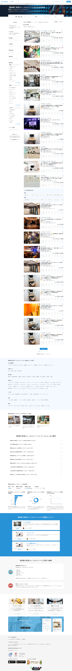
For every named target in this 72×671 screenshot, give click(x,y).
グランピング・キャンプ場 (30, 388)
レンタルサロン (41, 382)
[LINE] (31, 667)
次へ (43, 348)
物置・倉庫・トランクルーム (12, 388)
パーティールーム (35, 382)
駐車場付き (43, 405)
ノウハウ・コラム (11, 644)
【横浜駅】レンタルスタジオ (38, 365)
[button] (36, 441)
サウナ (37, 388)
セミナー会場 (53, 382)
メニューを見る (16, 613)
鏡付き (26, 405)
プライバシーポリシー (23, 644)
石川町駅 (47, 376)
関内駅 (9, 376)
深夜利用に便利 (36, 394)
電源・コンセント (44, 199)
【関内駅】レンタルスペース (48, 365)
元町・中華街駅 (42, 376)
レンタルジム (28, 384)
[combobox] (40, 17)
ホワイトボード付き (37, 405)
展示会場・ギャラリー (29, 386)
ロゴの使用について (48, 644)
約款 (19, 644)
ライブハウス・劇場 (21, 388)
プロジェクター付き (17, 405)
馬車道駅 (19, 376)
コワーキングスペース (35, 384)
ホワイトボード (57, 199)
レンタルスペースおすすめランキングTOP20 (15, 365)
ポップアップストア (53, 386)
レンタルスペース (11, 382)
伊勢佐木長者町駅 (14, 376)
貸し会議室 (16, 382)
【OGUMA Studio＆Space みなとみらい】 (19, 527)
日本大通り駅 (28, 376)
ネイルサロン (10, 386)
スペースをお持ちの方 (56, 1)
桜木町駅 (23, 376)
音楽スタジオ (10, 384)
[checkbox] (9, 66)
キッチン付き (10, 405)
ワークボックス (58, 382)
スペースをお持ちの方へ (12, 639)
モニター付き (30, 405)
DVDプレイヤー (50, 199)
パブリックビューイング (44, 394)
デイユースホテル (43, 384)
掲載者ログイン (19, 639)
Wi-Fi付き (22, 405)
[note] (40, 667)
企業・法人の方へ (11, 650)
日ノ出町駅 (33, 376)
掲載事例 (23, 639)
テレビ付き (48, 405)
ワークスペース (28, 382)
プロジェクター (33, 199)
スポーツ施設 (37, 386)
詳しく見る (35, 613)
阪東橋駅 (37, 376)
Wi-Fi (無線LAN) (27, 199)
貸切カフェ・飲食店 (57, 384)
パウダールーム (22, 386)
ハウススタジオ (16, 384)
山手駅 (51, 376)
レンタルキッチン (22, 384)
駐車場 (48, 386)
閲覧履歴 (12, 1)
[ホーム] (4, 1)
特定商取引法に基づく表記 (32, 644)
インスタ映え (30, 394)
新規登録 (68, 1)
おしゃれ (9, 394)
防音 (24, 26)
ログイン (63, 1)
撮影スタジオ (47, 382)
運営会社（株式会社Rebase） (13, 645)
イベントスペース (49, 384)
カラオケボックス (43, 386)
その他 (47, 388)
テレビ (39, 199)
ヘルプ (18, 1)
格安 (13, 394)
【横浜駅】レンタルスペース (28, 365)
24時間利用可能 (17, 394)
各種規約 (16, 644)
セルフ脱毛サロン (41, 388)
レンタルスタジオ (22, 382)
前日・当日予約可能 (24, 394)
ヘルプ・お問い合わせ (40, 644)
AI (62, 60)
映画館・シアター (16, 386)
